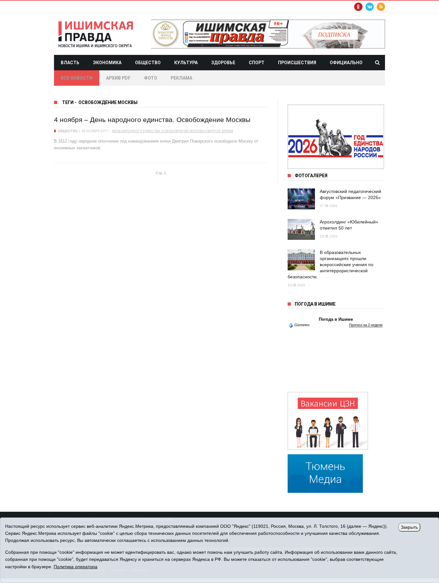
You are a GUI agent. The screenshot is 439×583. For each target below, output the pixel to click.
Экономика (107, 62)
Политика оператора (75, 566)
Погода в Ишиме (336, 319)
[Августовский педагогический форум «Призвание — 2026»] (301, 198)
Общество (148, 62)
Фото (150, 78)
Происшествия (297, 62)
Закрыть (409, 527)
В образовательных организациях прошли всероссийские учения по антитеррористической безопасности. (330, 264)
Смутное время (219, 131)
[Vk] (369, 7)
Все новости (77, 78)
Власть (70, 62)
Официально (346, 62)
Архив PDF (118, 78)
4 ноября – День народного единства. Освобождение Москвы (152, 119)
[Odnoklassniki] (358, 7)
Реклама (181, 78)
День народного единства (136, 131)
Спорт (256, 62)
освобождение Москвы (183, 131)
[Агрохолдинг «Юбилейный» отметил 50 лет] (301, 229)
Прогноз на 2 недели (365, 325)
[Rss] (381, 7)
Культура (186, 62)
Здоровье (223, 62)
